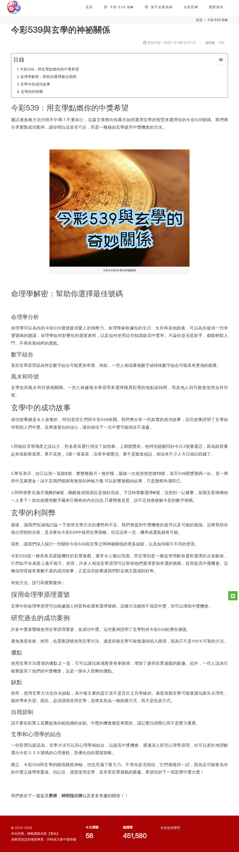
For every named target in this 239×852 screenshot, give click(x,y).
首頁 (199, 20)
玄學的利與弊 (32, 91)
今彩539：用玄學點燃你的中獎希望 (49, 69)
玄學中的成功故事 (35, 84)
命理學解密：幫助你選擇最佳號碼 (48, 76)
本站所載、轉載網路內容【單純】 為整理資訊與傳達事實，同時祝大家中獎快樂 (43, 836)
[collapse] (221, 60)
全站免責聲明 (170, 828)
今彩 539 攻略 (217, 20)
